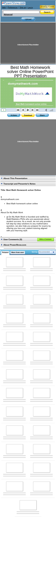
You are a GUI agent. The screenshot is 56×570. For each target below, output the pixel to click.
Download (28, 115)
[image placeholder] (14, 262)
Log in (30, 7)
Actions (14, 115)
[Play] (28, 110)
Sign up (23, 7)
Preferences (13, 7)
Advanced (8, 14)
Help (4, 7)
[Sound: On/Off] (47, 110)
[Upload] (28, 19)
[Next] (32, 110)
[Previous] (23, 110)
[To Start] (18, 110)
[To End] (37, 110)
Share (42, 115)
